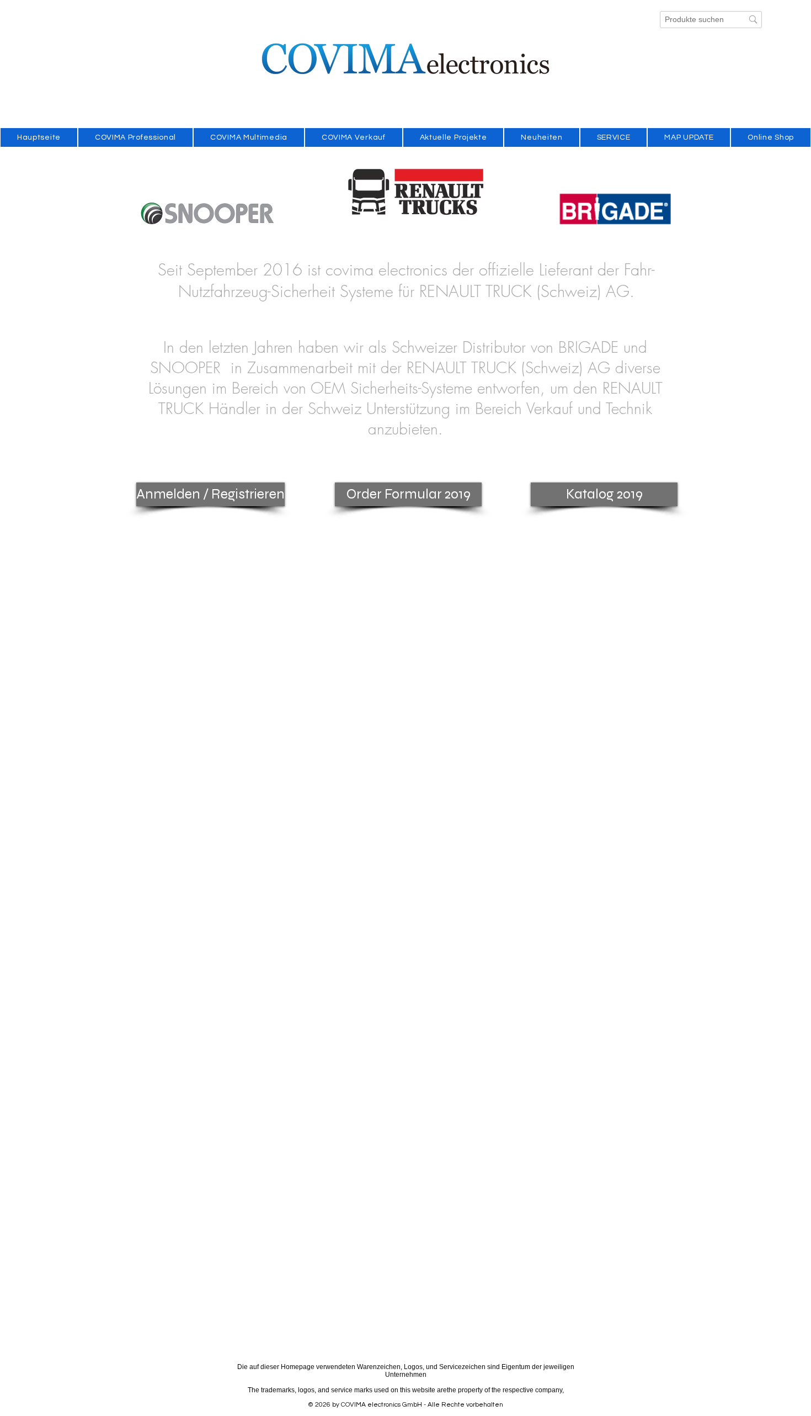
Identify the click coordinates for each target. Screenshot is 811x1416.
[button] (208, 494)
